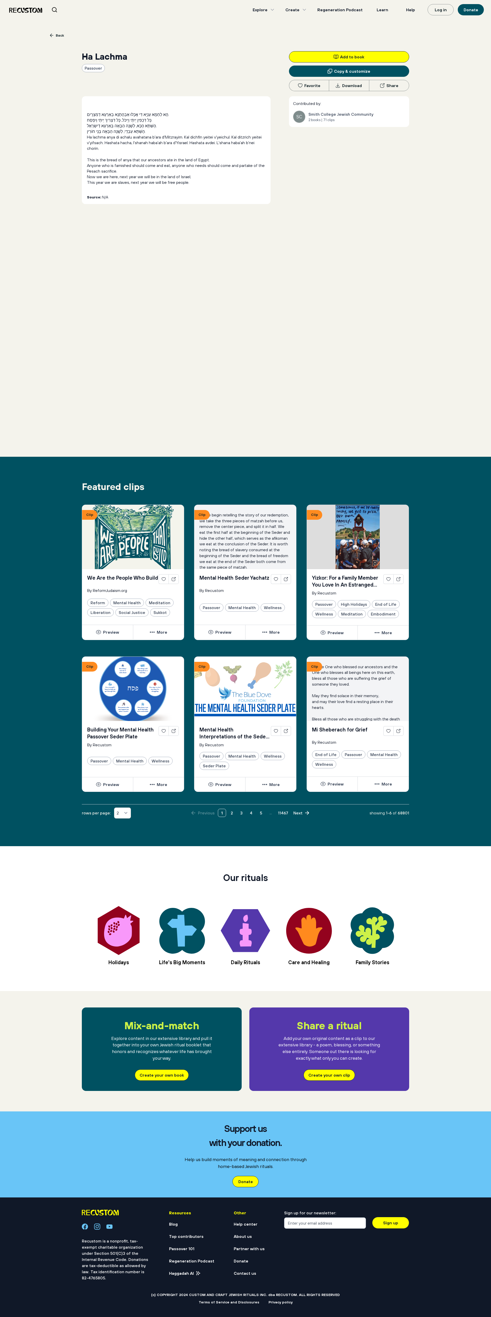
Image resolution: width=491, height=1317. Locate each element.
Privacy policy (281, 1302)
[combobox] (61, 10)
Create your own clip (329, 1075)
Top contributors (186, 1236)
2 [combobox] (118, 813)
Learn (382, 9)
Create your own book (162, 1075)
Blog (173, 1224)
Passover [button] (93, 68)
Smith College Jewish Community (340, 114)
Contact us (245, 1273)
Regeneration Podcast (340, 9)
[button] (107, 632)
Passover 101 (181, 1248)
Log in (441, 9)
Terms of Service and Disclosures (229, 1302)
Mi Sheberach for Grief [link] (339, 729)
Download (352, 85)
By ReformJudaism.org (107, 590)
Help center (246, 1224)
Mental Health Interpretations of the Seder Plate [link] (233, 733)
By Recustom (211, 590)
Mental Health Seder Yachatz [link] (234, 578)
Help (410, 9)
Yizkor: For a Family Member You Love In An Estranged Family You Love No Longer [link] (345, 581)
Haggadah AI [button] (181, 1273)
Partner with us (249, 1248)
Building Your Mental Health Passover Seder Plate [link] (120, 733)
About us (243, 1236)
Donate (471, 9)
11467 (283, 813)
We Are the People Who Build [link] (122, 578)
